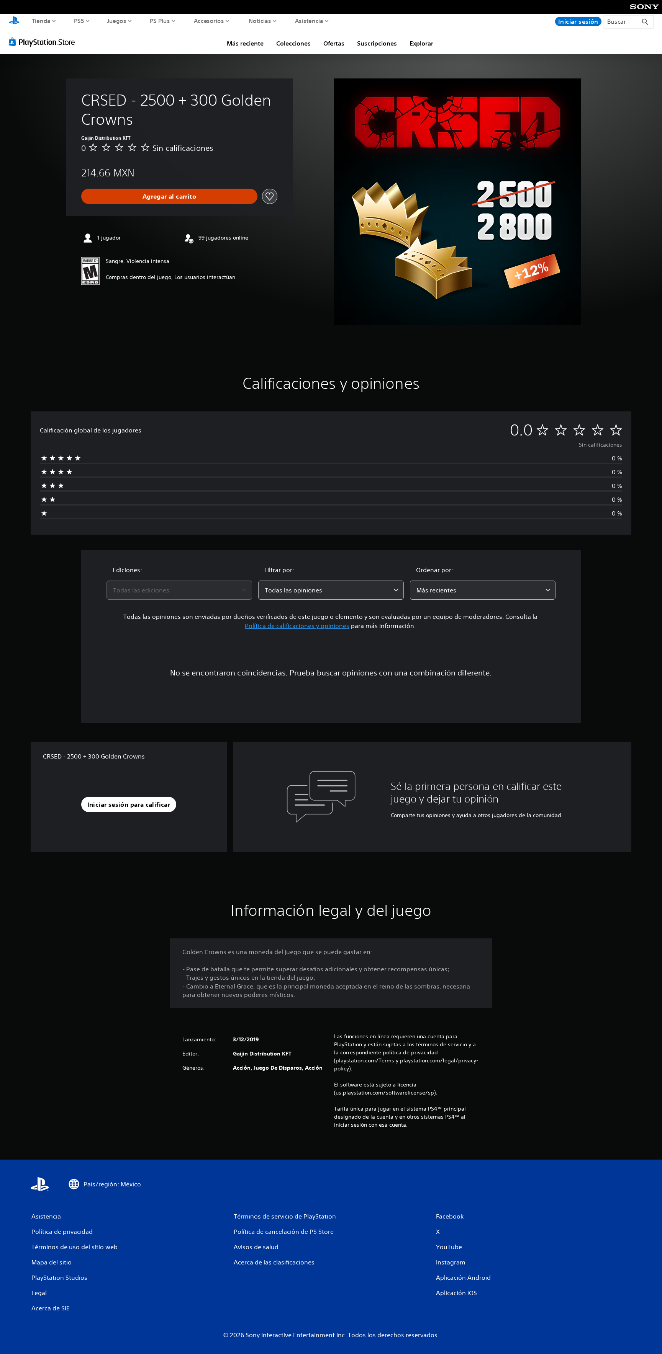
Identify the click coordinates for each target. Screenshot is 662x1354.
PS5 (79, 20)
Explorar (421, 43)
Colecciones (293, 43)
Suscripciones (377, 43)
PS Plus (160, 20)
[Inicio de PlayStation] (14, 21)
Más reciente (245, 43)
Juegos (116, 20)
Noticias (259, 20)
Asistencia (309, 20)
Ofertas (333, 43)
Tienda (41, 20)
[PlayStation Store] (44, 42)
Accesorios (208, 20)
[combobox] (179, 590)
